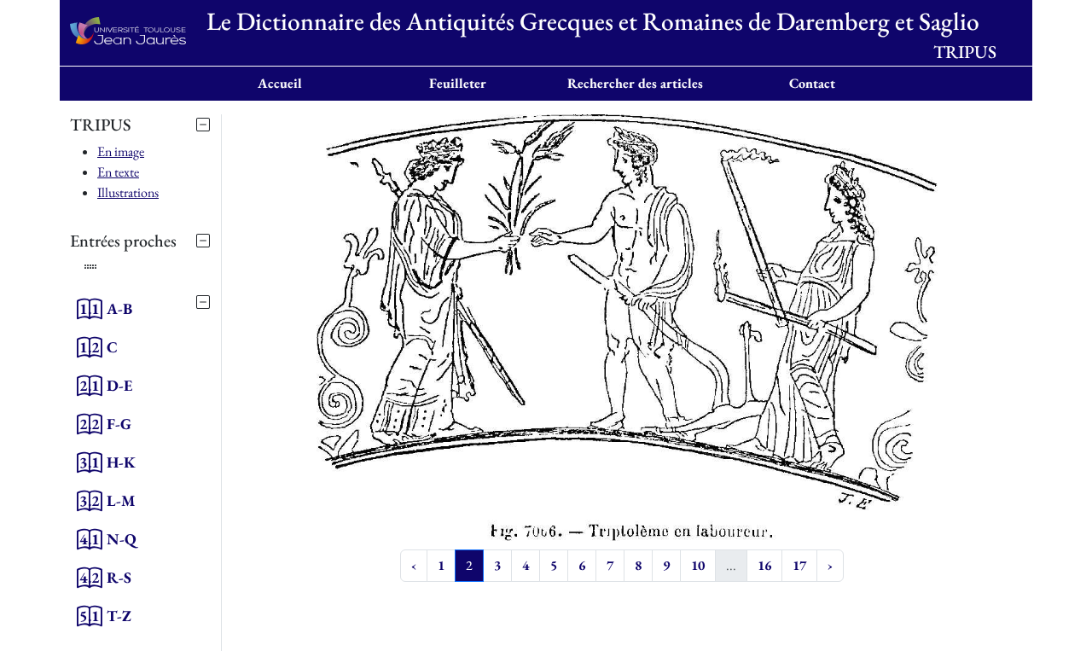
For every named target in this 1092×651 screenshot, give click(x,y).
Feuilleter (457, 83)
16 (764, 565)
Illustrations (128, 192)
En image (120, 151)
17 (799, 565)
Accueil (280, 83)
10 (698, 565)
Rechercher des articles (635, 83)
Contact (812, 83)
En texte (118, 172)
